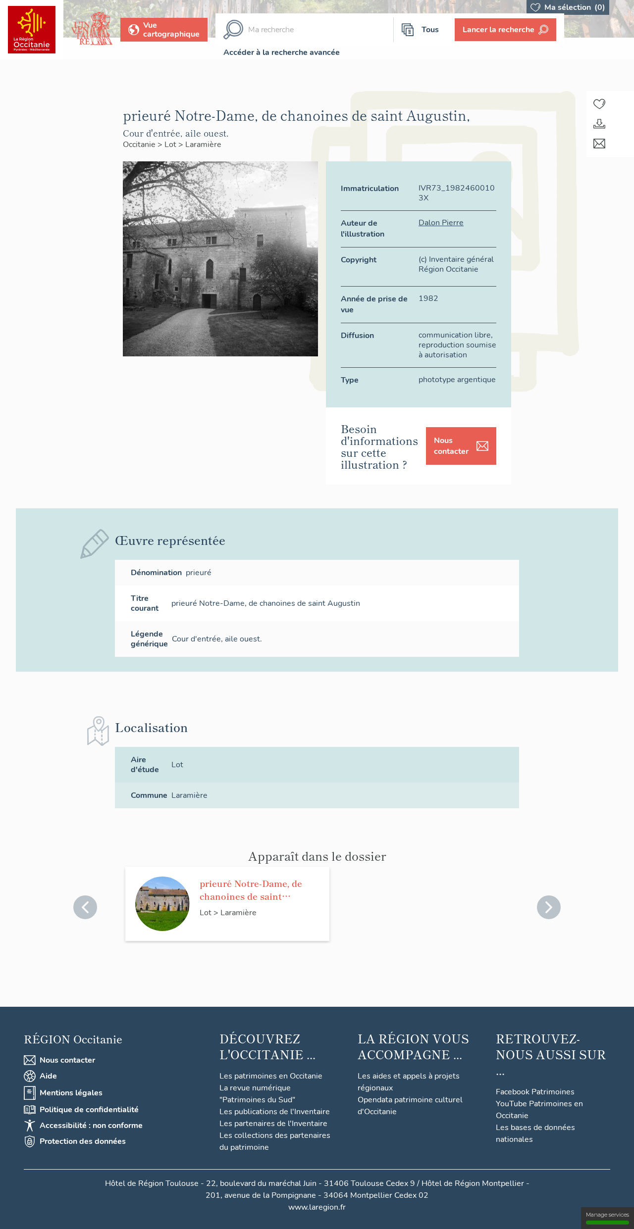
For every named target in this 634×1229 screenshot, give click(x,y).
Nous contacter (451, 446)
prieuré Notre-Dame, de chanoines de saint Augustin (251, 889)
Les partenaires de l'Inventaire (273, 1123)
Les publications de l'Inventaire (274, 1111)
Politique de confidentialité (89, 1109)
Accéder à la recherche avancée (281, 52)
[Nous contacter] (599, 143)
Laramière (203, 144)
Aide (48, 1076)
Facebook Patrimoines (535, 1091)
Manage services (607, 1214)
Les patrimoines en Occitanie (270, 1076)
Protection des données (83, 1141)
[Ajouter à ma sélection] (599, 104)
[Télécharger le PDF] (599, 124)
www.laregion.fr (317, 1207)
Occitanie (140, 144)
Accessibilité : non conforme (91, 1125)
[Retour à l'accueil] (31, 29)
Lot (171, 144)
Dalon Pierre (441, 222)
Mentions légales (71, 1092)
